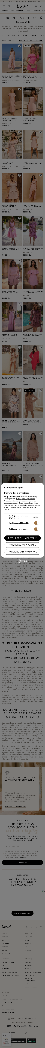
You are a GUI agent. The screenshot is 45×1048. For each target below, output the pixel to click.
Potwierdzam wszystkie (22, 538)
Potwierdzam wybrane (22, 545)
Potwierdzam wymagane (22, 552)
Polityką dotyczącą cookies (25, 499)
